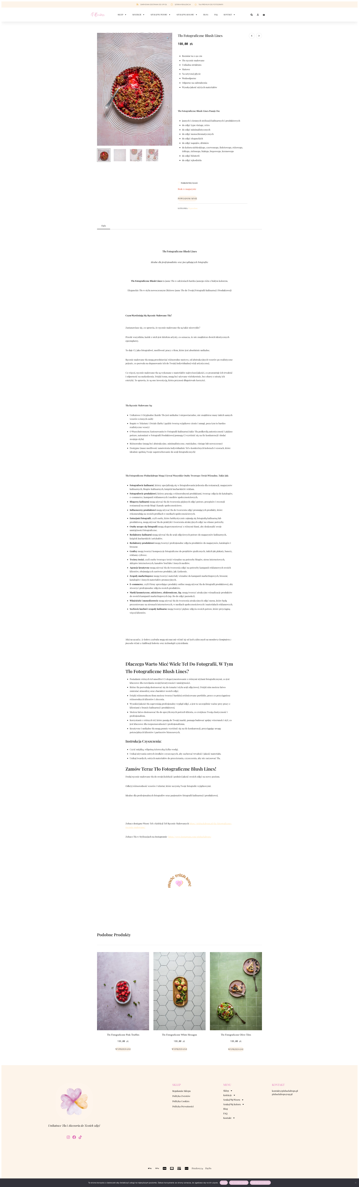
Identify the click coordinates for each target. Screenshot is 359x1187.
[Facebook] (74, 1137)
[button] (167, 38)
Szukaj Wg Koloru (185, 14)
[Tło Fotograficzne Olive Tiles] (236, 991)
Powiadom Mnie (187, 198)
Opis (103, 225)
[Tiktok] (80, 1137)
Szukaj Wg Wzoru (159, 14)
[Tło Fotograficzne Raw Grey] (252, 36)
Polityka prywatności (260, 1182)
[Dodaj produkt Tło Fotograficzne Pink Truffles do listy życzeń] (146, 956)
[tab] (103, 225)
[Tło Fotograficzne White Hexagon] (179, 991)
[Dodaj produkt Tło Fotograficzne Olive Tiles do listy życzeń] (259, 956)
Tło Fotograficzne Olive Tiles (236, 1034)
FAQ (216, 14)
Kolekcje (137, 14)
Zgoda (223, 1182)
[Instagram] (68, 1137)
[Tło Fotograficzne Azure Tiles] (259, 36)
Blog (205, 14)
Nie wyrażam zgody (239, 1182)
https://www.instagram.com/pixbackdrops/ (189, 836)
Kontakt (228, 14)
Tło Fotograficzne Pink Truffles (123, 1034)
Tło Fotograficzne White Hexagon (179, 1034)
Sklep (120, 14)
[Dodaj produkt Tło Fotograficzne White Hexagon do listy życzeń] (203, 956)
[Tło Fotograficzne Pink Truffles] (123, 991)
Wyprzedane (193, 208)
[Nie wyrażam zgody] (355, 1182)
